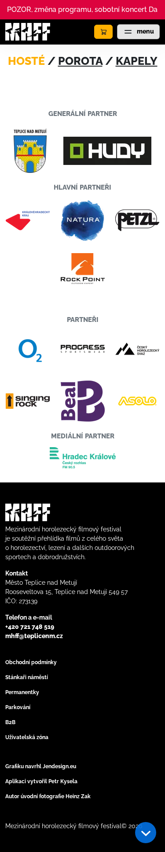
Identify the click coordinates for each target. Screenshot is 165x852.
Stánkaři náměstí (26, 677)
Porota (80, 61)
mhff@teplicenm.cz (34, 635)
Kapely (137, 61)
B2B (10, 722)
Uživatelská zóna (26, 737)
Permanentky (22, 692)
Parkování (17, 707)
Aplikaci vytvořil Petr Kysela (41, 781)
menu (145, 31)
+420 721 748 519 (29, 626)
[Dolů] (145, 832)
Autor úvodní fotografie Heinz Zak (48, 796)
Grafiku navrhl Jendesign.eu (40, 766)
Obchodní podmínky (31, 662)
